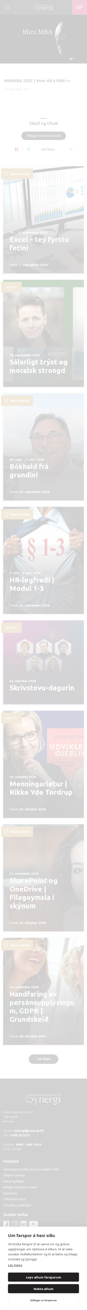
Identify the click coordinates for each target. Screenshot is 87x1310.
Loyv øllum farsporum (43, 1277)
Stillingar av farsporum (43, 1300)
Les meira (15, 1265)
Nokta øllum (43, 1289)
